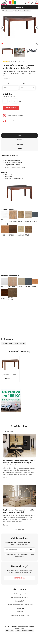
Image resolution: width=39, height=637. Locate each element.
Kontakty (20, 612)
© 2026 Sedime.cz (11, 627)
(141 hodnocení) (19, 61)
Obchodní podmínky (20, 594)
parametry (19, 144)
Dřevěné (22, 343)
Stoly (16, 10)
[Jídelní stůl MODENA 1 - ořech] (7, 52)
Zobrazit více (6, 78)
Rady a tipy (20, 608)
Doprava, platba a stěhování (20, 597)
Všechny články (19, 529)
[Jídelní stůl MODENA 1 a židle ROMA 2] (31, 51)
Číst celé (5, 478)
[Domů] (2, 10)
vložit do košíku (11, 107)
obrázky (19, 140)
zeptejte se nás (19, 578)
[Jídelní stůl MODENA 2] (10, 365)
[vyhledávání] (24, 2)
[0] (28, 3)
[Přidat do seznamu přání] (2, 44)
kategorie (19, 7)
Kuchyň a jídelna (8, 10)
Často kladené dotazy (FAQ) (20, 615)
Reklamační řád (20, 601)
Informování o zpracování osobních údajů (20, 604)
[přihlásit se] (32, 2)
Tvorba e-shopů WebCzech (24, 630)
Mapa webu (9, 630)
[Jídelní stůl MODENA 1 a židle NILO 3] (19, 52)
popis (19, 135)
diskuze (19, 148)
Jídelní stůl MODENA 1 (25, 10)
